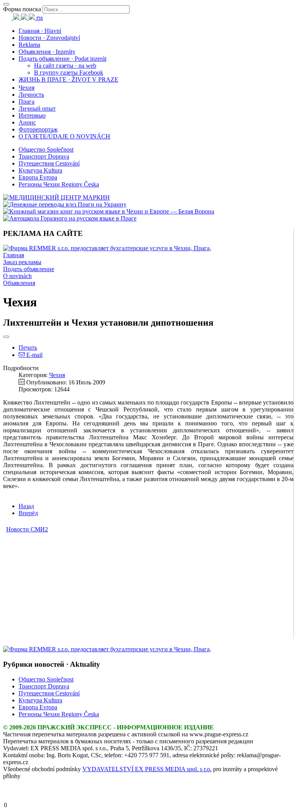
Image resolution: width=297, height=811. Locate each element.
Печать (28, 347)
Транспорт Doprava (44, 156)
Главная (13, 255)
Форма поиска (22, 9)
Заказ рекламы (22, 262)
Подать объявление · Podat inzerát (62, 58)
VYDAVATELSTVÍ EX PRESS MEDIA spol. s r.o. (147, 769)
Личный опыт (37, 108)
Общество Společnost (46, 149)
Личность (31, 94)
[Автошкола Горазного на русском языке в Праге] (70, 218)
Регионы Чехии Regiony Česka (59, 184)
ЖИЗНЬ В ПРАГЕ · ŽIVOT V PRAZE (68, 79)
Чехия (26, 87)
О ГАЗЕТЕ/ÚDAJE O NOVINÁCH (64, 136)
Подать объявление (28, 269)
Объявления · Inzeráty (47, 51)
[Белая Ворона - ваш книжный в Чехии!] (108, 211)
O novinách (17, 276)
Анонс (27, 122)
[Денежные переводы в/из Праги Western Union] (64, 204)
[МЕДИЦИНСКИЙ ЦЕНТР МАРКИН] (56, 197)
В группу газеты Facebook (68, 72)
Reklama (29, 44)
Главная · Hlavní (40, 30)
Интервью (32, 115)
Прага (26, 101)
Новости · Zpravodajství (49, 37)
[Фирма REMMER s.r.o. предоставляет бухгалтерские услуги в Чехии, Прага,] (107, 248)
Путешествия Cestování (49, 163)
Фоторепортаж (38, 129)
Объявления (19, 283)
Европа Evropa (38, 177)
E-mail (34, 355)
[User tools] (6, 337)
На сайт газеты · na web (65, 65)
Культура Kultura (40, 170)
